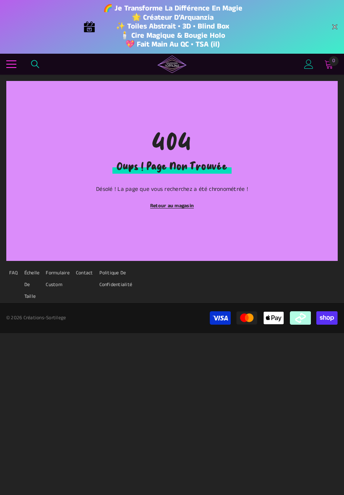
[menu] (11, 64)
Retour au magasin (172, 205)
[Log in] (308, 64)
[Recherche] (35, 64)
